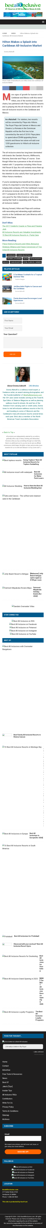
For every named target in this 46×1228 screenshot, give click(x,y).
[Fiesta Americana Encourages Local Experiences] (7, 300)
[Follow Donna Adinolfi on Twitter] (24, 423)
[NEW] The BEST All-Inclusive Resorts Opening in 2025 (42, 991)
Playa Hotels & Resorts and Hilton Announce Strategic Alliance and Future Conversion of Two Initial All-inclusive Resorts (22, 247)
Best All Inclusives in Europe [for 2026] (36, 835)
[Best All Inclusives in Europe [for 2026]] (15, 833)
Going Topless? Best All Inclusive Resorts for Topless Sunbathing (32, 462)
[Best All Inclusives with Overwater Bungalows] (22, 648)
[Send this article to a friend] (33, 88)
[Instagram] (21, 26)
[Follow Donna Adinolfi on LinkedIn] (28, 423)
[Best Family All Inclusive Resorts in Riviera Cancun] (7, 737)
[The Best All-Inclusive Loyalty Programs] (18, 1012)
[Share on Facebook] (5, 88)
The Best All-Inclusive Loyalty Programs (40, 1016)
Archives (5, 1119)
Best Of (5, 1082)
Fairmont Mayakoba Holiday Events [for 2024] (37, 592)
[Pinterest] (25, 26)
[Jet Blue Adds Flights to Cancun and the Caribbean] (7, 288)
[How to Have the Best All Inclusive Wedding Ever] (12, 486)
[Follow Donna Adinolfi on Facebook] (16, 423)
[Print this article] (39, 88)
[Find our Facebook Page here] (23, 624)
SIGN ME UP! (23, 1152)
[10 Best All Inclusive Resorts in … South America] (22, 847)
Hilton (25, 259)
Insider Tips (7, 1091)
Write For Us (7, 1103)
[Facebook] (16, 26)
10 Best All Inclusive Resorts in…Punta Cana (20, 235)
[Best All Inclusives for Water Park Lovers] (17, 472)
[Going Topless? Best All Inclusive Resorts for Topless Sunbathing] (11, 460)
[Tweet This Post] (12, 88)
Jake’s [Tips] (7, 1086)
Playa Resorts (15, 262)
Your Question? (10, 334)
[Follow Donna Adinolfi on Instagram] (20, 423)
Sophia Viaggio (20, 279)
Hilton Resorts (35, 259)
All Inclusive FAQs (9, 1095)
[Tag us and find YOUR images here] (23, 631)
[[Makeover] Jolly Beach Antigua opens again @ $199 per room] (15, 574)
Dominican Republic (24, 255)
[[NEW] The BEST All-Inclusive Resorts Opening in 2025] (20, 978)
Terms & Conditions (10, 1111)
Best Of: (7, 640)
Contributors (7, 1099)
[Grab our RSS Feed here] (23, 621)
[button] (42, 22)
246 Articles (34, 386)
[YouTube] (30, 26)
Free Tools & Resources (12, 1074)
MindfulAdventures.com (32, 395)
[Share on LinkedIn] (19, 88)
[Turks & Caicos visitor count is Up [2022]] (22, 497)
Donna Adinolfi (9, 52)
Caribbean (11, 255)
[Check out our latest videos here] (23, 634)
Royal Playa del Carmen (32, 262)
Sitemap (5, 1115)
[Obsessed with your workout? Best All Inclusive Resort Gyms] (7, 946)
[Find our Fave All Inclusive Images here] (23, 628)
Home (4, 1062)
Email (7, 1134)
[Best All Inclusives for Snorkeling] (20, 956)
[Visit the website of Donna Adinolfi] (13, 423)
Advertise (6, 1070)
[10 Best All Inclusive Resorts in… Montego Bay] (22, 747)
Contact (5, 1066)
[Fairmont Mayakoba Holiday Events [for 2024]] (16, 588)
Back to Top (8, 432)
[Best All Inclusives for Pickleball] (7, 936)
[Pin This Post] (26, 88)
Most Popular (10, 454)
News (4, 1078)
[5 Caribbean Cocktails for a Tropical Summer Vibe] (7, 277)
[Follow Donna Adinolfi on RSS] (32, 423)
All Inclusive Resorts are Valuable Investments (21, 232)
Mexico (5, 262)
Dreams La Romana (14, 259)
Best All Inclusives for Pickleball (26, 936)
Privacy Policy (8, 1107)
